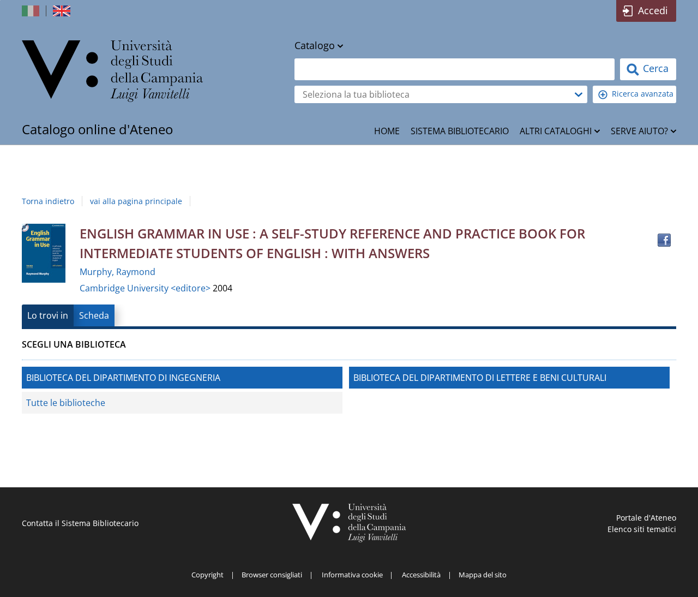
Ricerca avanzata (642, 93)
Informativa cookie (352, 575)
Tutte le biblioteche (65, 403)
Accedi (653, 10)
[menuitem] (387, 131)
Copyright (207, 575)
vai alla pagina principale (136, 201)
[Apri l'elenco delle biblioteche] (578, 94)
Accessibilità (421, 575)
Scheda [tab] (94, 315)
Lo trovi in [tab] (47, 315)
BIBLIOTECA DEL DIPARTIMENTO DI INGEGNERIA (123, 378)
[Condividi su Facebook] (664, 240)
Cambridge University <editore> (146, 288)
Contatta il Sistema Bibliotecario (80, 523)
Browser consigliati (272, 575)
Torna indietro (48, 201)
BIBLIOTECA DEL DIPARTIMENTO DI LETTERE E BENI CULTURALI (479, 378)
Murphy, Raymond (117, 272)
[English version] (63, 10)
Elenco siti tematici (641, 529)
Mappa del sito (483, 575)
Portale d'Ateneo (646, 517)
